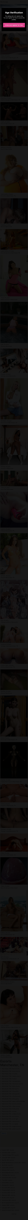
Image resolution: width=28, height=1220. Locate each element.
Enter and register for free (14, 25)
